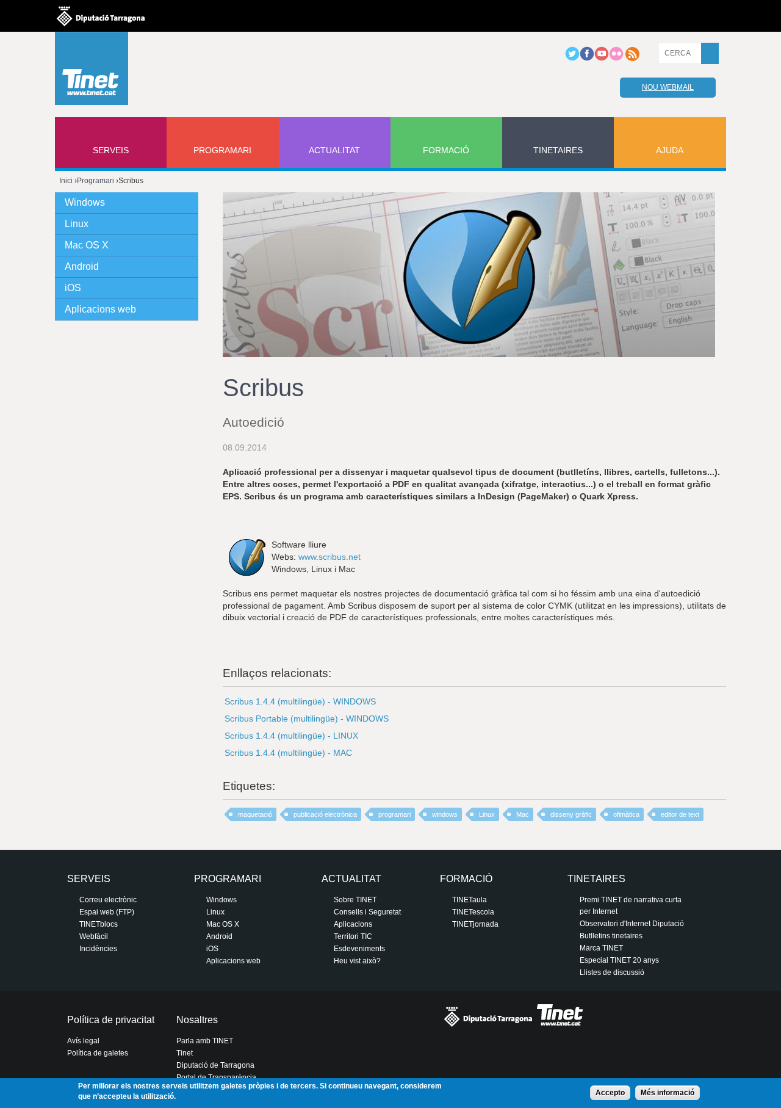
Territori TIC (353, 936)
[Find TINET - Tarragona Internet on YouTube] (601, 58)
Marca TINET (601, 948)
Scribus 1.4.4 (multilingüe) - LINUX (291, 735)
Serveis (111, 150)
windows (445, 814)
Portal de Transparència (216, 1077)
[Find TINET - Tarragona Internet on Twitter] (572, 58)
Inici (66, 180)
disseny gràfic (571, 814)
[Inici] (91, 71)
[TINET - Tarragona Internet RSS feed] (632, 58)
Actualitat (334, 150)
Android (82, 266)
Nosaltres (197, 1020)
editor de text (680, 814)
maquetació (255, 814)
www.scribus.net (329, 557)
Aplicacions (353, 924)
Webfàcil (93, 936)
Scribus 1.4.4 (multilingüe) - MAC (288, 753)
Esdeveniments (359, 948)
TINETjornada (475, 924)
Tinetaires (558, 150)
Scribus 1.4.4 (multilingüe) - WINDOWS (300, 701)
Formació (446, 150)
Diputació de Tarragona (215, 1065)
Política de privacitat (110, 1020)
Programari (222, 150)
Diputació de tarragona (100, 16)
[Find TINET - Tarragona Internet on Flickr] (616, 58)
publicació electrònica (325, 814)
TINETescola (473, 912)
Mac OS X (87, 245)
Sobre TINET (355, 900)
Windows (85, 202)
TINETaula (469, 900)
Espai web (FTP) (106, 912)
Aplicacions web (100, 309)
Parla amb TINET (204, 1041)
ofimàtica (626, 814)
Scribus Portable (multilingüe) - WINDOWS (307, 718)
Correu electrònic (108, 900)
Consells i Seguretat (367, 912)
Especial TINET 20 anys (619, 960)
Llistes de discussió (612, 972)
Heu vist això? (357, 961)
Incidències (98, 948)
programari (394, 814)
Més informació (667, 1092)
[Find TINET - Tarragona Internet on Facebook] (587, 58)
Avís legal (83, 1041)
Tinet (184, 1053)
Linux (487, 814)
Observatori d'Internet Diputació (632, 923)
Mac (522, 814)
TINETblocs (98, 924)
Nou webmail (668, 87)
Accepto (610, 1092)
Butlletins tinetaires (611, 936)
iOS (73, 288)
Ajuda (669, 150)
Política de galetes (97, 1053)
